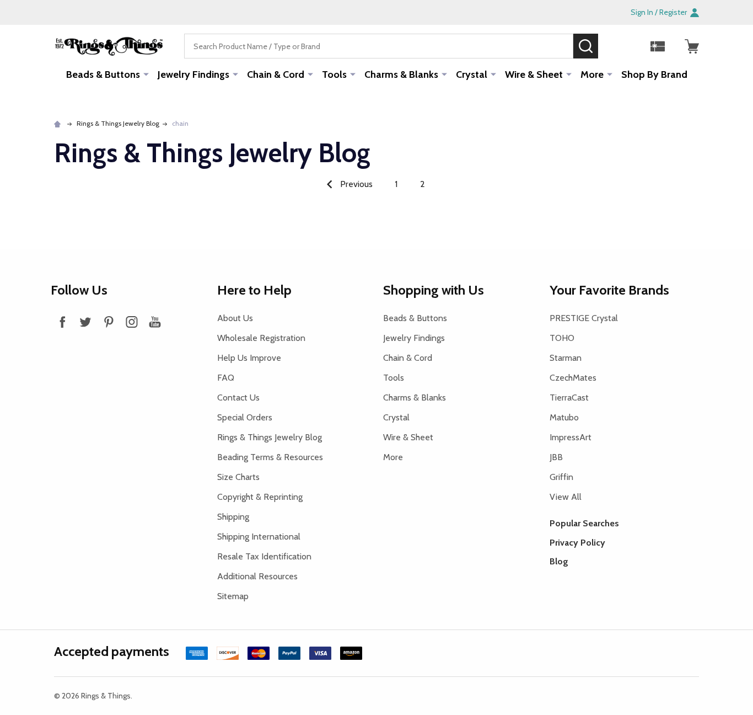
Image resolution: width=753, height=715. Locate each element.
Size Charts (238, 477)
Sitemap (233, 596)
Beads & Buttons (103, 74)
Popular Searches (584, 523)
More (592, 74)
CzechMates (573, 377)
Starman (566, 358)
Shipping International (258, 536)
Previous (355, 184)
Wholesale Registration (261, 338)
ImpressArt (570, 437)
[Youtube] (154, 322)
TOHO (562, 338)
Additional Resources (257, 576)
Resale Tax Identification (264, 556)
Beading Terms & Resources (270, 457)
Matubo (564, 417)
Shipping (233, 516)
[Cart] (692, 46)
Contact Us (238, 397)
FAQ (225, 377)
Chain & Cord (275, 74)
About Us (235, 318)
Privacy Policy (577, 542)
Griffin (561, 477)
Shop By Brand (654, 74)
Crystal (471, 74)
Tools (334, 74)
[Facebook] (62, 322)
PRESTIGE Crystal (584, 318)
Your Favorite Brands (609, 290)
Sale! (614, 46)
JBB (556, 457)
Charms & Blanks (401, 74)
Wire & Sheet (534, 74)
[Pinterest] (108, 322)
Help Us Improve (249, 358)
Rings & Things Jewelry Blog (269, 437)
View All (566, 497)
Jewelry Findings (193, 74)
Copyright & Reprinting (260, 497)
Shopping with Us (433, 290)
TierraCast (569, 397)
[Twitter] (85, 322)
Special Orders (244, 417)
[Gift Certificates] (657, 46)
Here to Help (254, 290)
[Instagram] (131, 322)
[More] (146, 73)
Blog (559, 561)
